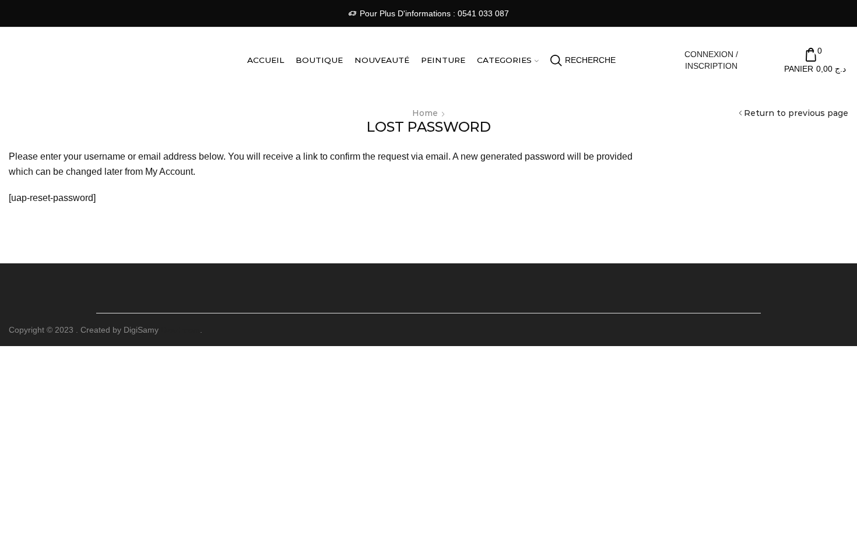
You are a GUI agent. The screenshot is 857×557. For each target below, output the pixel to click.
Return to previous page (796, 113)
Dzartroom (180, 329)
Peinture (443, 60)
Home (425, 113)
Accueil (265, 60)
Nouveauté (381, 60)
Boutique (319, 60)
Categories (504, 60)
